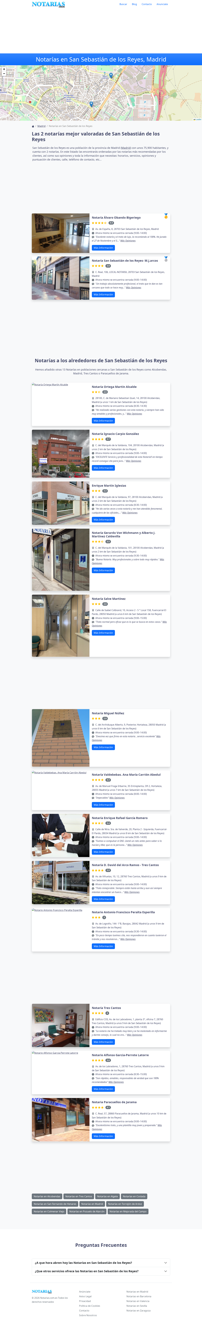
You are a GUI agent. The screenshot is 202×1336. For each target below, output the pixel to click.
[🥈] (60, 277)
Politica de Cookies (89, 1305)
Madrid (41, 126)
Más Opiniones (128, 240)
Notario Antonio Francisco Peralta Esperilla (123, 912)
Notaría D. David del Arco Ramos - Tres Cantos (125, 865)
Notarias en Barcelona (138, 1296)
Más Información (103, 247)
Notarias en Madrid (137, 1291)
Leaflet (198, 119)
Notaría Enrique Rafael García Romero (120, 818)
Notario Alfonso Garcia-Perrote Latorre (120, 1055)
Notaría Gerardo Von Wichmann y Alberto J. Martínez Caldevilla (123, 534)
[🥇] (60, 233)
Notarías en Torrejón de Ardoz (125, 1204)
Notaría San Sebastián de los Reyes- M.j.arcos (125, 261)
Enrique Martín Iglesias (109, 486)
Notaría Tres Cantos (106, 1008)
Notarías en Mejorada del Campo (128, 1211)
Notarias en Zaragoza (138, 1310)
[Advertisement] (101, 31)
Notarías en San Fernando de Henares (55, 1204)
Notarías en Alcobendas (47, 1196)
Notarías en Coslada (134, 1196)
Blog (134, 4)
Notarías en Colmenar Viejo (49, 1211)
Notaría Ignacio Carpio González (115, 434)
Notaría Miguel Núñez (108, 713)
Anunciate (162, 4)
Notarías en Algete (107, 1196)
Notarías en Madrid (92, 1204)
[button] (91, 104)
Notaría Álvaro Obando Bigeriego (116, 218)
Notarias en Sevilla (136, 1305)
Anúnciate (84, 1291)
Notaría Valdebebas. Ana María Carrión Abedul (126, 775)
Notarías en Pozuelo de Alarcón (87, 1211)
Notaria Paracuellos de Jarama (114, 1102)
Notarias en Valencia (137, 1301)
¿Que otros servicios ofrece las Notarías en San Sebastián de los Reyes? (87, 1271)
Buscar (123, 4)
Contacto (147, 4)
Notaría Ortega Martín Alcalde (114, 387)
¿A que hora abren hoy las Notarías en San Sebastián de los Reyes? (83, 1263)
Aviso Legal (85, 1296)
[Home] (33, 126)
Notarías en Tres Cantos (78, 1196)
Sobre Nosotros (88, 1315)
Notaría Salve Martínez (109, 599)
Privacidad (85, 1301)
